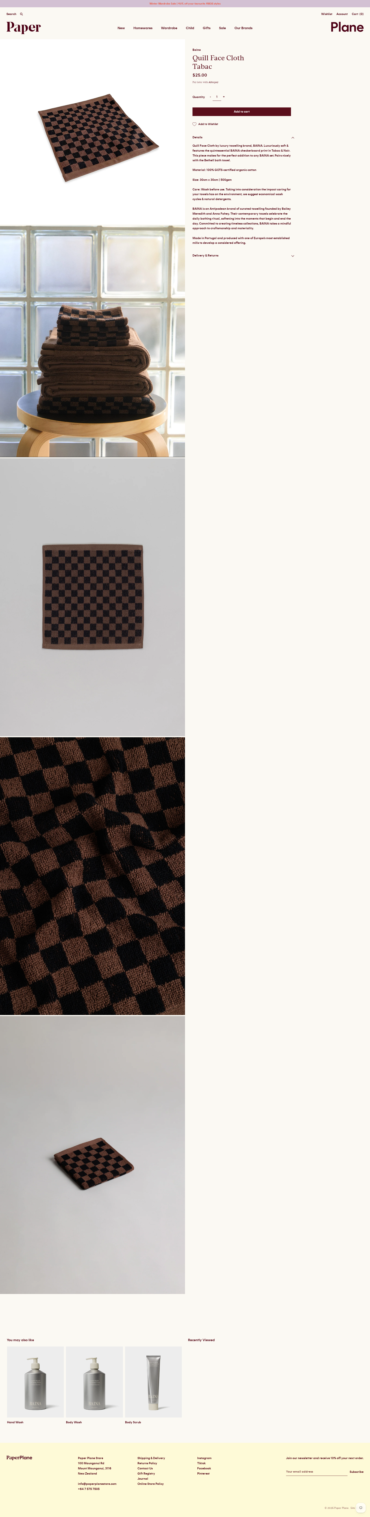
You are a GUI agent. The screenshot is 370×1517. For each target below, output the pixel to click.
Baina (196, 49)
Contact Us (145, 1468)
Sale (222, 28)
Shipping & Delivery (151, 1458)
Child (190, 28)
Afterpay (213, 82)
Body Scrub (133, 1422)
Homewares (142, 28)
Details (197, 137)
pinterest (203, 1473)
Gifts (206, 28)
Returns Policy (147, 1463)
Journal (142, 1478)
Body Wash (74, 1422)
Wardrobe (169, 28)
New (121, 28)
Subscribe (357, 1471)
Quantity (198, 96)
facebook (204, 1468)
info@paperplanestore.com (97, 1483)
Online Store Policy (150, 1483)
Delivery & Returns (205, 255)
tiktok (201, 1463)
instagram (204, 1458)
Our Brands (243, 28)
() (358, 14)
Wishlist (326, 14)
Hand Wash (15, 1422)
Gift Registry (146, 1473)
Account (342, 14)
